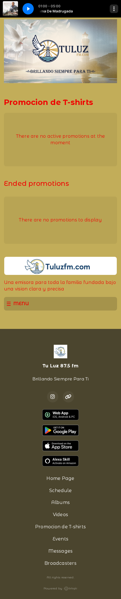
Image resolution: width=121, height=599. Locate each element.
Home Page (60, 478)
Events (60, 539)
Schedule (60, 490)
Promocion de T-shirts (60, 526)
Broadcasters (60, 563)
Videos (60, 514)
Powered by (53, 588)
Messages (60, 551)
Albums (60, 502)
